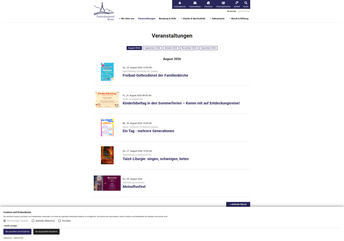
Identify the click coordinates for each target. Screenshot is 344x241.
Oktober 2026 (170, 48)
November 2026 (189, 48)
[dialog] (172, 224)
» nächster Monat (238, 204)
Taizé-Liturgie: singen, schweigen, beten (156, 159)
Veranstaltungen (146, 18)
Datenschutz (18, 238)
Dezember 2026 (208, 48)
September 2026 (152, 48)
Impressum (7, 238)
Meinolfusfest (134, 187)
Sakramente (218, 18)
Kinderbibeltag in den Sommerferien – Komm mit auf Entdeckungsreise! (181, 103)
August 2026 (134, 48)
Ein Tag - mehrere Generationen (148, 131)
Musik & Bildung (239, 18)
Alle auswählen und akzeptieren (17, 232)
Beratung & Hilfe (167, 18)
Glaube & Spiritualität (194, 18)
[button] (33, 221)
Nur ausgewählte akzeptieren (46, 232)
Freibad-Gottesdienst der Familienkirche (155, 75)
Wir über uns (127, 18)
